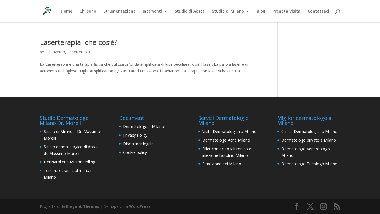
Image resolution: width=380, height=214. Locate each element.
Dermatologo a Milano (143, 126)
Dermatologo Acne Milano (226, 140)
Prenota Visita (286, 11)
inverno (58, 51)
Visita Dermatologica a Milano (229, 131)
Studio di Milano (228, 11)
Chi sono (88, 11)
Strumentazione (119, 11)
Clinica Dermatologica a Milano (309, 131)
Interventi (152, 11)
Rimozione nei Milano (221, 163)
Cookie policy (135, 152)
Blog (261, 11)
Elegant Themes (82, 206)
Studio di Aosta (190, 11)
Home (66, 11)
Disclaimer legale (138, 143)
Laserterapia (78, 51)
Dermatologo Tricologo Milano (309, 163)
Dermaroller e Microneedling (69, 161)
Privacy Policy (135, 135)
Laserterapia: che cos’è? (78, 42)
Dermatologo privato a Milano (308, 140)
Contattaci (318, 11)
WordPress (140, 206)
